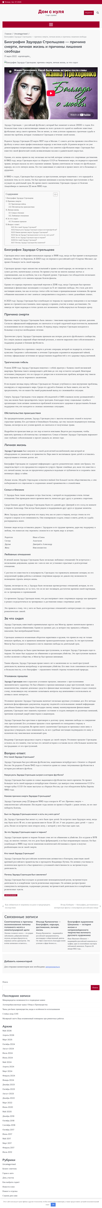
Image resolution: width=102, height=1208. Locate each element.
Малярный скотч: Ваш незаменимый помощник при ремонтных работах (33, 1018)
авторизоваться (53, 966)
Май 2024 (6, 1062)
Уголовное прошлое (18, 221)
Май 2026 (7, 1031)
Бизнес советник (9, 1168)
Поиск (5, 982)
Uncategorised (10, 895)
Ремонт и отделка (9, 1191)
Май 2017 (6, 1138)
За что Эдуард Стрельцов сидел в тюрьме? (31, 237)
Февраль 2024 (8, 1075)
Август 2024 (8, 1048)
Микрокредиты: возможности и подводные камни (23, 1000)
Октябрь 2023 (8, 1089)
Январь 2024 (8, 1080)
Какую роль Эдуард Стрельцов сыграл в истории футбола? (36, 230)
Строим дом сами (9, 1195)
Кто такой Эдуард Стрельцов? (25, 227)
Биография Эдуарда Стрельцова (20, 198)
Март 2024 (7, 1071)
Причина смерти (14, 201)
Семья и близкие (17, 213)
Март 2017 (7, 1143)
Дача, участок (8, 1178)
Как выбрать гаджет (11, 1182)
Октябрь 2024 (8, 1044)
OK (53, 1205)
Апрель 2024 (8, 1066)
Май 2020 (7, 1111)
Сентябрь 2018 (8, 1125)
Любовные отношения (20, 216)
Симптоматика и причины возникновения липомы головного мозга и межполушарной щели (18, 925)
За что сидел (13, 218)
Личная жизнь (13, 210)
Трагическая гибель (18, 204)
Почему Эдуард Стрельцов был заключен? (30, 243)
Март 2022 (7, 1102)
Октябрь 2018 (8, 1120)
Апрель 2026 (8, 1035)
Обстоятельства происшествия (23, 207)
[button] (54, 194)
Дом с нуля (51, 11)
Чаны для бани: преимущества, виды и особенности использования (31, 1009)
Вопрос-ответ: (14, 224)
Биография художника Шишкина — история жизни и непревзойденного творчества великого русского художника (80, 928)
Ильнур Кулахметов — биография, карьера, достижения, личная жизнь (48, 925)
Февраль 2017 (8, 1147)
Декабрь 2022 (8, 1098)
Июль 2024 (7, 1053)
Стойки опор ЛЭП (10, 1014)
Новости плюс (8, 1187)
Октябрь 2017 (8, 1129)
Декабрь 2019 (8, 1116)
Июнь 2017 (7, 1134)
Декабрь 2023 (8, 1084)
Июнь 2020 (7, 1107)
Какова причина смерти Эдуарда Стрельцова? (32, 232)
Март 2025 (7, 1039)
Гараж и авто (8, 1173)
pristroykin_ (25, 56)
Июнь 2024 (7, 1058)
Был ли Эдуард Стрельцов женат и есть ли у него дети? (35, 235)
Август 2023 (8, 1093)
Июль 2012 (7, 1152)
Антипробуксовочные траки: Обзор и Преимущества (25, 1004)
